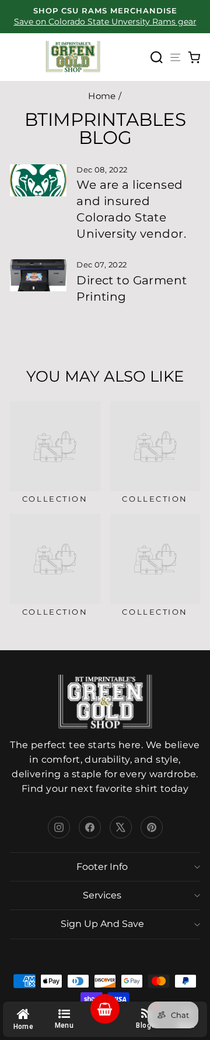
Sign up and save (102, 923)
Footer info (102, 866)
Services (102, 895)
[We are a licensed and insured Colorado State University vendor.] (38, 180)
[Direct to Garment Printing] (38, 275)
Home (102, 95)
